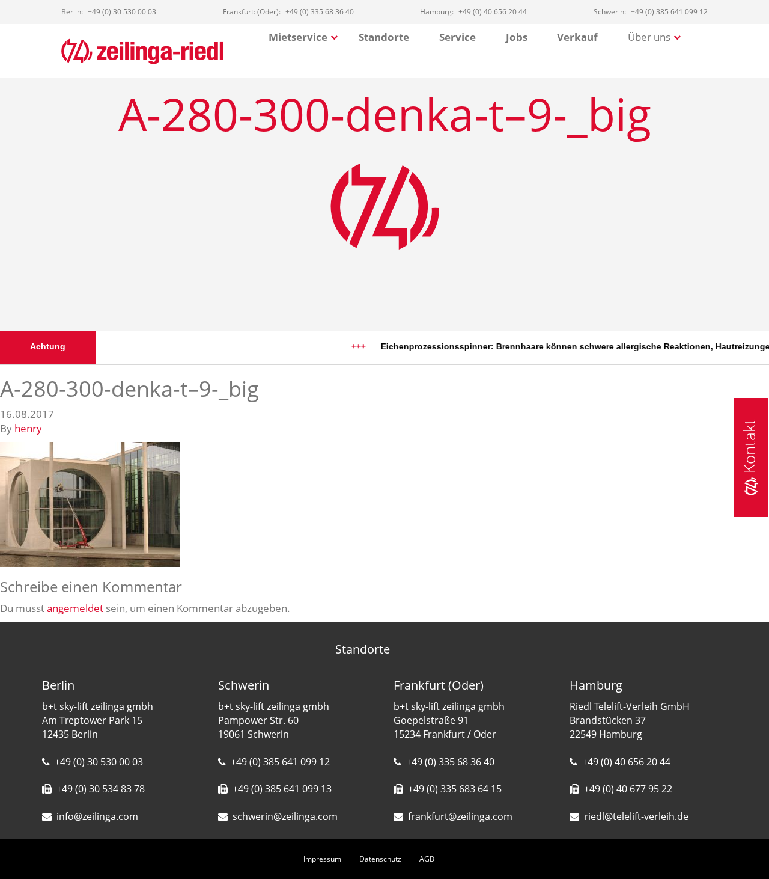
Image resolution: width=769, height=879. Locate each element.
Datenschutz (380, 859)
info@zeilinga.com (97, 816)
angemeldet (75, 608)
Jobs (516, 37)
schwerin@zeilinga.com (285, 816)
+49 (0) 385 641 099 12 (280, 761)
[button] (26, 852)
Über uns (649, 37)
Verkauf (577, 37)
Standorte (384, 37)
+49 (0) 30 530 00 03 (99, 761)
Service (457, 37)
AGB (426, 859)
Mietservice (298, 37)
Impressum (322, 859)
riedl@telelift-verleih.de (636, 816)
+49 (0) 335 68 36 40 (450, 761)
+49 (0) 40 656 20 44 (626, 761)
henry (28, 428)
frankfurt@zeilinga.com (460, 816)
